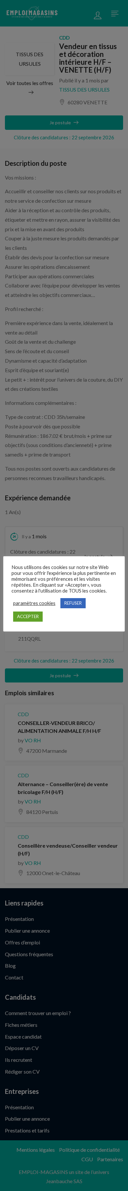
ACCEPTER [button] (28, 616)
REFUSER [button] (73, 603)
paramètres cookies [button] (34, 603)
